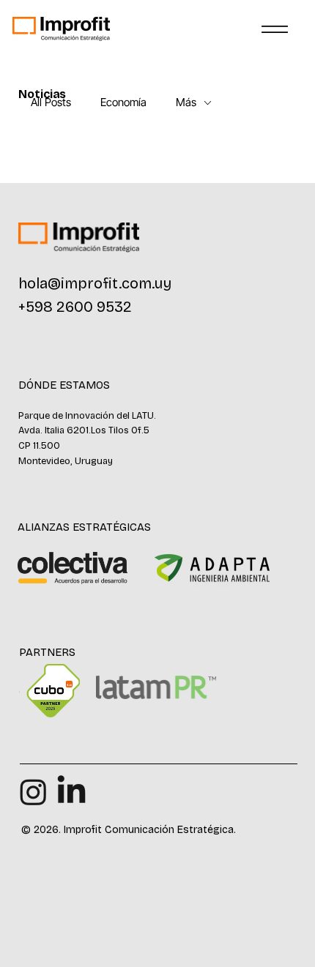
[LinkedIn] (71, 791)
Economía (123, 102)
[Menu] (274, 29)
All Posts (51, 102)
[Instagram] (33, 791)
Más (186, 102)
